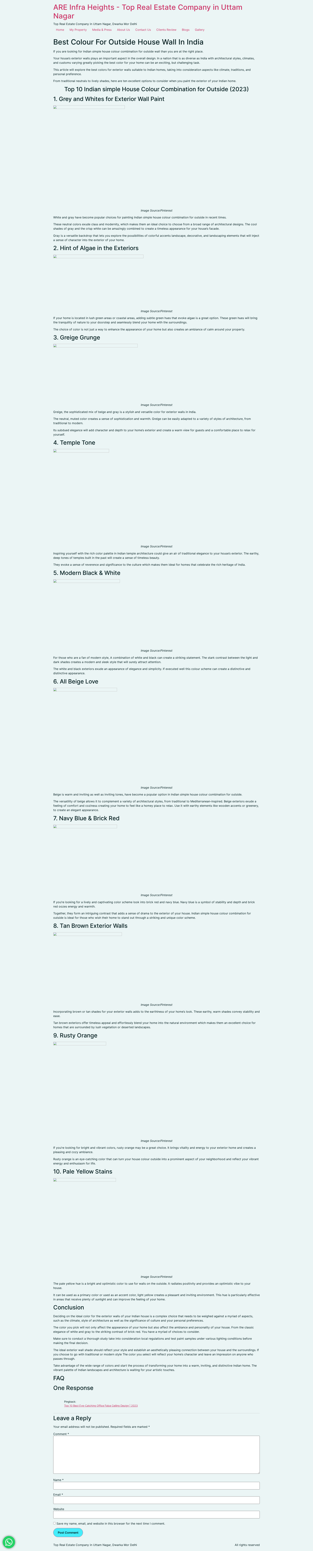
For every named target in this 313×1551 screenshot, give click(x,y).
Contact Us (143, 29)
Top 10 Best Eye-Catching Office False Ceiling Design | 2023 (101, 1405)
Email (58, 1494)
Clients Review (166, 29)
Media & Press (102, 29)
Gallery (200, 29)
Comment (61, 1433)
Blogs (185, 29)
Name (58, 1479)
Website (58, 1509)
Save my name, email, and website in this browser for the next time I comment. (111, 1523)
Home (60, 29)
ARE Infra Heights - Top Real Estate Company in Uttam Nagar (147, 11)
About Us (123, 29)
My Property (78, 29)
